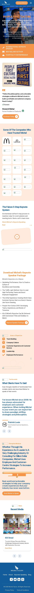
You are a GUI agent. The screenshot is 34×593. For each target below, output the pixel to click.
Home (5, 575)
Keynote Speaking (20, 575)
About (10, 575)
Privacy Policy (9, 590)
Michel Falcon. (13, 586)
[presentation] (4, 431)
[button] (17, 237)
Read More (8, 548)
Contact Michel (22, 3)
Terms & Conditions (23, 590)
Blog (29, 575)
